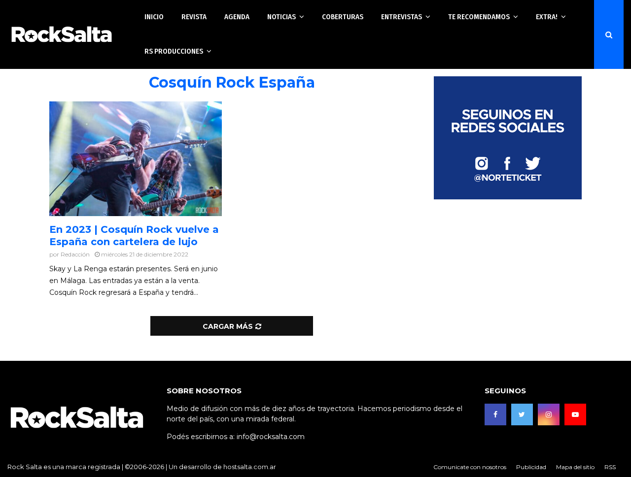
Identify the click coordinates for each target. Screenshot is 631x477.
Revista (194, 16)
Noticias (281, 16)
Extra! (547, 16)
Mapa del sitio (575, 467)
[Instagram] (549, 414)
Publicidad (531, 467)
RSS (610, 467)
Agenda (236, 16)
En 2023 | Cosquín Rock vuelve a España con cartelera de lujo (134, 235)
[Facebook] (495, 414)
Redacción (75, 254)
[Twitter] (522, 414)
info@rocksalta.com (271, 436)
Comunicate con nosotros (469, 467)
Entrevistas (401, 16)
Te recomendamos (479, 16)
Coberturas (342, 16)
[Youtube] (575, 414)
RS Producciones (173, 51)
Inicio (154, 16)
